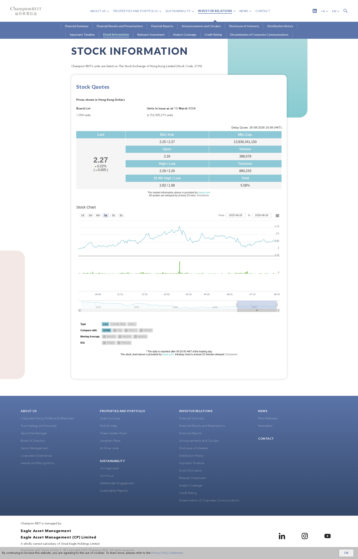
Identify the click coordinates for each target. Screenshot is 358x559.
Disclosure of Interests (193, 448)
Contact (266, 438)
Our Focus (107, 475)
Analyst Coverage (190, 485)
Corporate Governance (36, 455)
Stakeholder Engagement (117, 483)
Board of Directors (33, 440)
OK (346, 553)
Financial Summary (191, 418)
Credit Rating (187, 493)
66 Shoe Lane (109, 448)
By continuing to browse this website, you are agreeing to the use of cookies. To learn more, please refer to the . (92, 553)
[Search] (345, 11)
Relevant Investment (192, 478)
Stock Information (190, 470)
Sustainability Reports (114, 490)
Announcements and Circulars (199, 440)
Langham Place (110, 440)
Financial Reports (190, 433)
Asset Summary (110, 418)
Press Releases (268, 418)
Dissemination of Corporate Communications (209, 500)
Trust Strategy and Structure (39, 425)
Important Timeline (191, 463)
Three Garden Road (113, 433)
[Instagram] (304, 536)
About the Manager (34, 433)
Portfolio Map (108, 425)
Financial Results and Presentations (202, 425)
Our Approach (109, 468)
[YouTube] (327, 536)
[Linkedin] (315, 11)
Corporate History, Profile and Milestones (47, 418)
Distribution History (191, 455)
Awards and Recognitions (37, 463)
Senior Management (34, 448)
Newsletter (265, 425)
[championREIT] (25, 11)
